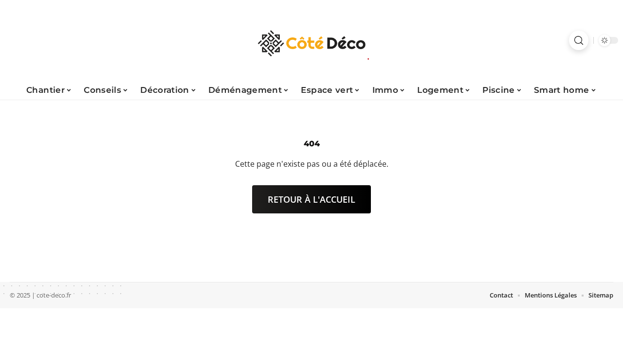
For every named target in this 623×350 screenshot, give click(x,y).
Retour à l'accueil (311, 199)
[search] (578, 40)
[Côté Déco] (311, 40)
